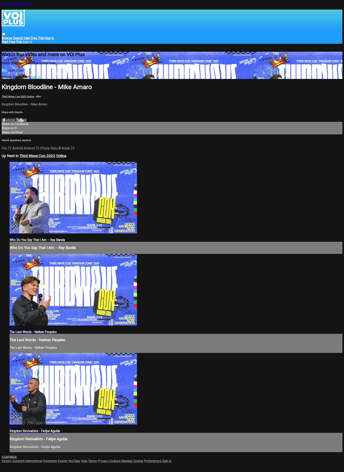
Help (84, 461)
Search (18, 38)
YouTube (74, 461)
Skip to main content (16, 3)
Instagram (50, 461)
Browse (7, 38)
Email (22, 120)
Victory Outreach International (22, 461)
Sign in (49, 38)
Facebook (9, 120)
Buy (5, 70)
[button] (3, 34)
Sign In (27, 42)
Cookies (115, 461)
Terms (93, 461)
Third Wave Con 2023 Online (18, 96)
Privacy (103, 461)
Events (62, 461)
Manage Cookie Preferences (141, 461)
